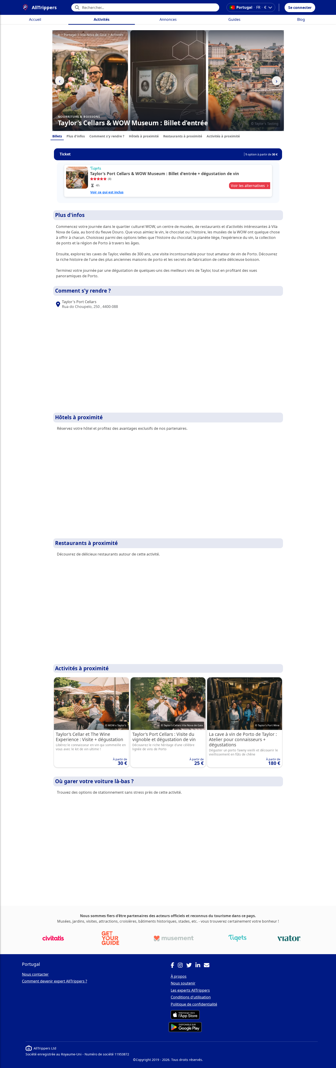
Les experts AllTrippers (190, 990)
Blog (301, 19)
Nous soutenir (183, 983)
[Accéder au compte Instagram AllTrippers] (182, 965)
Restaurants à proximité (182, 136)
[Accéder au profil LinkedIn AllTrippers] (199, 965)
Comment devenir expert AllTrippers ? (54, 981)
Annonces (168, 19)
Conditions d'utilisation (191, 997)
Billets (57, 136)
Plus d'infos (76, 136)
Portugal (70, 35)
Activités (101, 19)
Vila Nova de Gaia (93, 35)
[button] (300, 7)
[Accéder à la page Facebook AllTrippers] (174, 965)
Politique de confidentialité (194, 1004)
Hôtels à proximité (144, 136)
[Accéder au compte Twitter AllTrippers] (190, 965)
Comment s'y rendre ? (106, 136)
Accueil (35, 19)
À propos (179, 976)
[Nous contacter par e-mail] (208, 965)
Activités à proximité (223, 136)
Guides (234, 19)
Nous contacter (35, 974)
